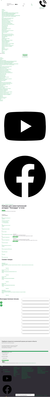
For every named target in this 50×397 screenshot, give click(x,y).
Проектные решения (3, 60)
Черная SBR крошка (4, 36)
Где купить (3, 51)
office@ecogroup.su (7, 371)
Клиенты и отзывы (16, 368)
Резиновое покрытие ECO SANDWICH (7, 46)
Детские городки (4, 39)
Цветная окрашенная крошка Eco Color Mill (6, 83)
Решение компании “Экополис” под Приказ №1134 (9, 16)
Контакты (3, 52)
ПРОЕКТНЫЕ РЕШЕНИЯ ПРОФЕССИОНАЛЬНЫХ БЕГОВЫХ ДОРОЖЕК (11, 15)
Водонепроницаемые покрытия (4, 67)
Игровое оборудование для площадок (7, 40)
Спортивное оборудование (4, 90)
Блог (2, 50)
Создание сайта (4, 396)
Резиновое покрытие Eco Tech (6, 44)
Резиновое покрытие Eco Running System (7, 45)
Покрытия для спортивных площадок (7, 23)
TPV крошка (3, 37)
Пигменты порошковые (5, 31)
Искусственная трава (5, 25)
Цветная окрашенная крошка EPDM (7, 35)
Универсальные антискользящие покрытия (8, 24)
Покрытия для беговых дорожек (6, 22)
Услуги (3, 17)
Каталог (3, 11)
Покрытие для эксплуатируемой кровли (5, 69)
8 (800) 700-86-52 (41, 7)
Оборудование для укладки (5, 38)
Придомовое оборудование (4, 89)
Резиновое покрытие (5, 42)
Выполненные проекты (3, 97)
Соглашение (45, 395)
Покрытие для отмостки (3, 68)
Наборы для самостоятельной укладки (5, 82)
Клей (2, 33)
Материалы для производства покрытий (7, 30)
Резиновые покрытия (5, 242)
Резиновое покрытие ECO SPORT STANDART (8, 43)
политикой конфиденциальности (23, 395)
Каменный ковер (4, 29)
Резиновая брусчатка (3, 74)
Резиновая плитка (2, 75)
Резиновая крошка (4, 32)
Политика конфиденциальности (38, 395)
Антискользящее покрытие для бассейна (7, 18)
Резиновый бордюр (3, 76)
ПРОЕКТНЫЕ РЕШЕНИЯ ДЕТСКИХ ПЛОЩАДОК (8, 14)
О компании (3, 10)
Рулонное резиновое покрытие (6, 28)
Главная (3, 9)
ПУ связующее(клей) (5, 222)
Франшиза (1, 96)
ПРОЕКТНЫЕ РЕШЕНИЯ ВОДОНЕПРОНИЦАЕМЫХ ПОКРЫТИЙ (8, 61)
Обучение (3, 47)
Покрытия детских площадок (6, 21)
